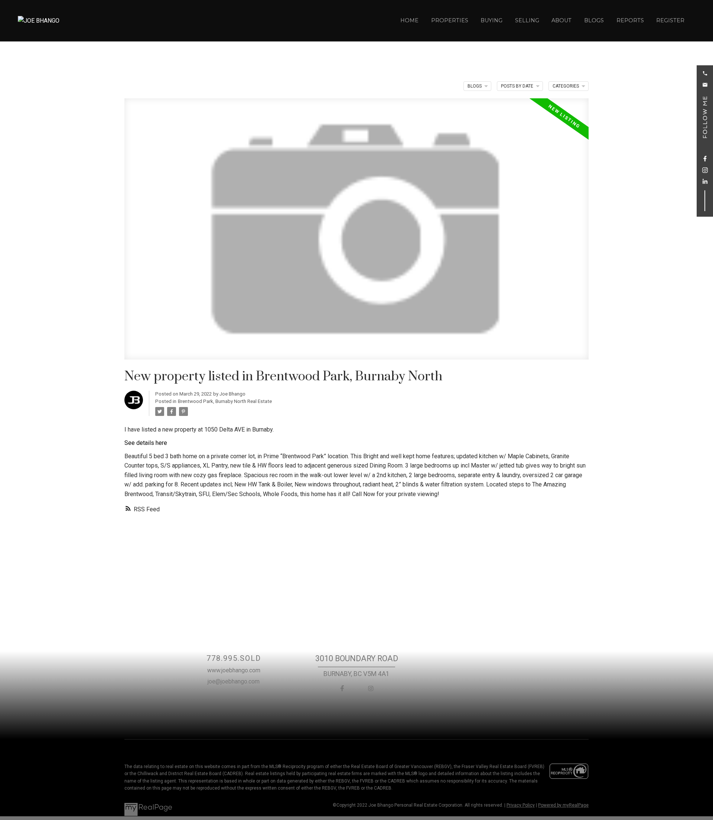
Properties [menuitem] (449, 20)
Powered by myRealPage (563, 805)
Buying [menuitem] (491, 20)
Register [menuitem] (670, 20)
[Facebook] (342, 688)
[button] (705, 73)
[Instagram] (370, 688)
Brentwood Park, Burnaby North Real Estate (225, 401)
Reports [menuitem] (630, 20)
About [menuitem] (561, 20)
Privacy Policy (521, 805)
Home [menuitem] (409, 20)
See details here (145, 442)
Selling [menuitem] (527, 20)
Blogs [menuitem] (594, 20)
